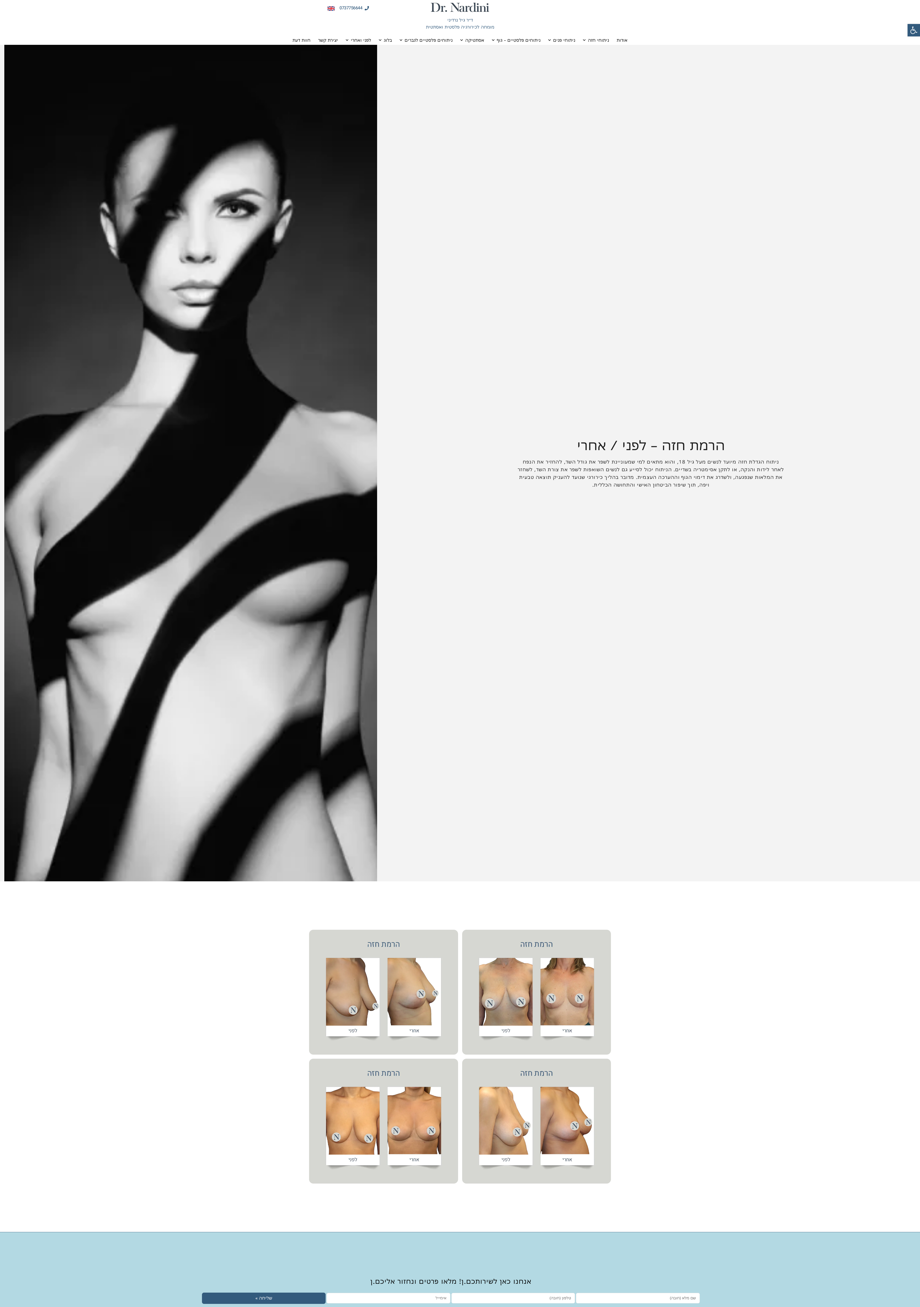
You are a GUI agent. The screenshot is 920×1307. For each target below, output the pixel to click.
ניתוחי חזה (598, 40)
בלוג (388, 40)
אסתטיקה (474, 40)
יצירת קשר (328, 40)
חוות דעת (301, 40)
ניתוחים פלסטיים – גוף (518, 40)
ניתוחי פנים (564, 40)
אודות (622, 40)
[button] (914, 30)
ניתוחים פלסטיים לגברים (429, 40)
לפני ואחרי (361, 40)
